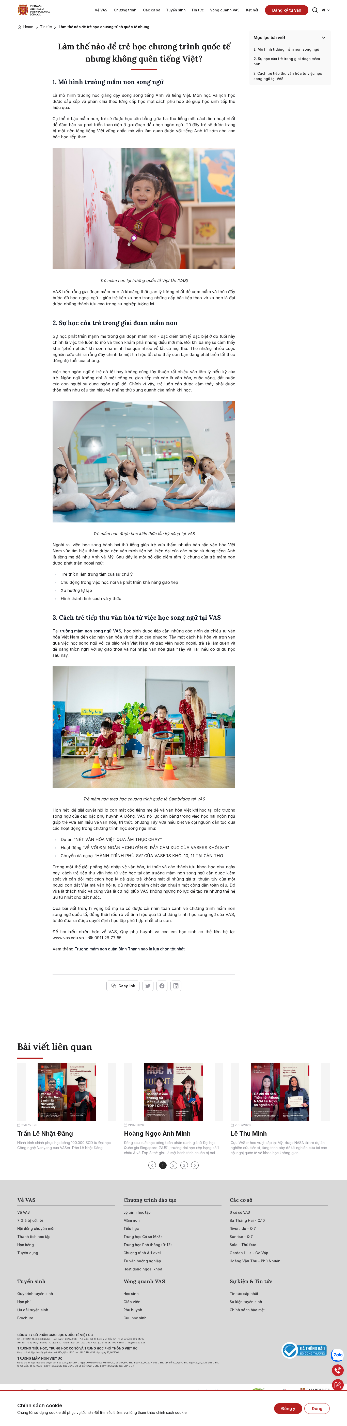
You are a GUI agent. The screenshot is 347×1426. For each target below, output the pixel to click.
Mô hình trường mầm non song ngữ (288, 49)
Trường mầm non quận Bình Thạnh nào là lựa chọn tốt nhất (129, 948)
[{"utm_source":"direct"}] (33, 10)
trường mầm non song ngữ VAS (90, 630)
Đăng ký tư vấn (286, 10)
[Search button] (315, 10)
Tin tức (46, 27)
